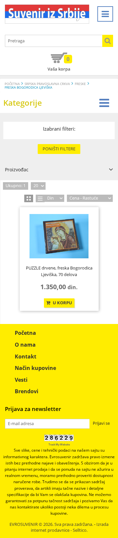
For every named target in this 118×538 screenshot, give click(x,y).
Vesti (21, 379)
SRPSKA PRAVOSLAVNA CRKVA (47, 84)
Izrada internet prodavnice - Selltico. (70, 527)
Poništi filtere (59, 149)
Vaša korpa (59, 63)
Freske (80, 84)
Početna (12, 84)
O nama (25, 344)
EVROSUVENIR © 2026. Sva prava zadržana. (51, 524)
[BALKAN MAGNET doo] (47, 14)
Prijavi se (101, 423)
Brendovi (26, 391)
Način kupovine (35, 368)
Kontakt (25, 356)
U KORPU (62, 303)
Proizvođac (17, 169)
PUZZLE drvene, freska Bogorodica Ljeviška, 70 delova (59, 271)
